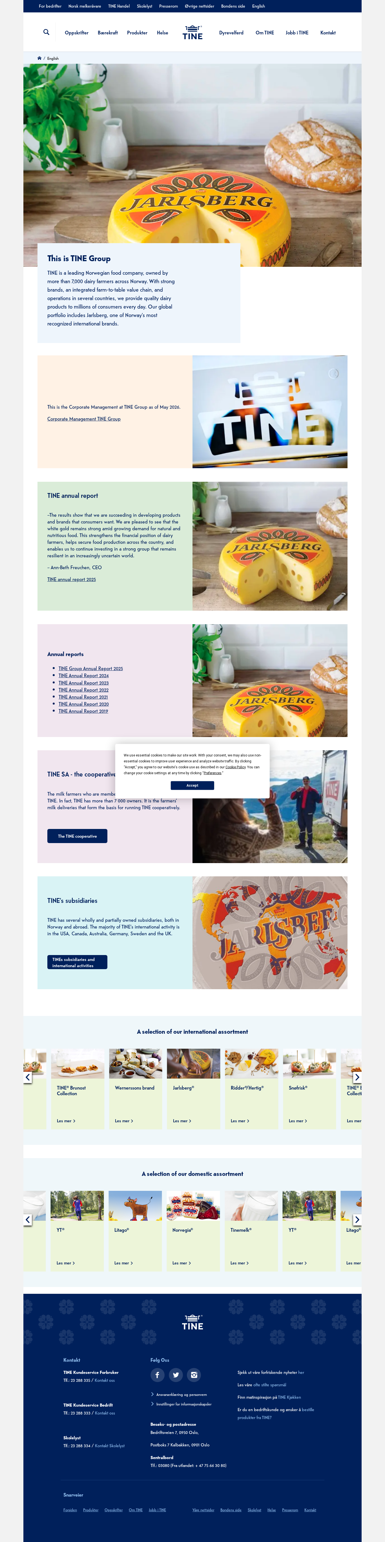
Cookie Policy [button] (235, 767)
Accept (192, 786)
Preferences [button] (213, 773)
